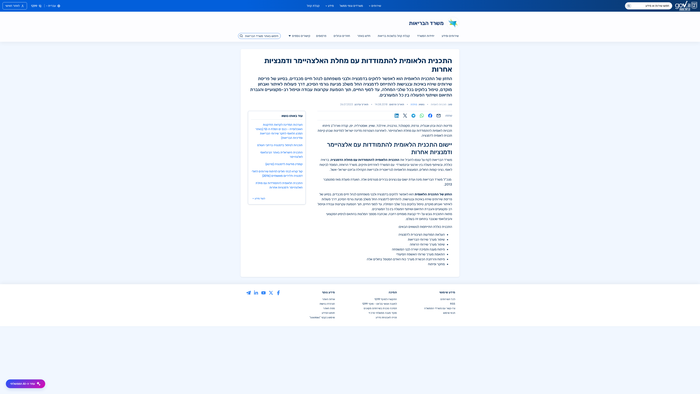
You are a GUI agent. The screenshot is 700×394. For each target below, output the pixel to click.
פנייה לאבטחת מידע (386, 317)
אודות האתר (328, 299)
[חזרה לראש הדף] (689, 383)
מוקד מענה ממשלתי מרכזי (383, 312)
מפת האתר (329, 308)
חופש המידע (328, 312)
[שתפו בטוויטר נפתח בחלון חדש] (405, 116)
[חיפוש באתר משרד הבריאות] (241, 36)
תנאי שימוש (449, 312)
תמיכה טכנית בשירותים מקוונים (380, 308)
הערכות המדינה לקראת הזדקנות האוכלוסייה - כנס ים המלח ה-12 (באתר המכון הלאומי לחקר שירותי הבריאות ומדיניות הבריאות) (279, 131)
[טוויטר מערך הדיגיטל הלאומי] (271, 292)
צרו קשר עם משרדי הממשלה (439, 308)
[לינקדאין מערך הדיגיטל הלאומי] (256, 292)
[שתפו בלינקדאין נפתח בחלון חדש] (397, 116)
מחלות (414, 104)
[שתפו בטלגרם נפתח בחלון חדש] (413, 116)
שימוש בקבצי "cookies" (322, 317)
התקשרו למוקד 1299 (385, 299)
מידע (331, 5)
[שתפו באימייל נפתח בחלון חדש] (439, 116)
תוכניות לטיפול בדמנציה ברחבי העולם (280, 145)
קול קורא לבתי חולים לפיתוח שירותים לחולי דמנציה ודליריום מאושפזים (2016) (277, 173)
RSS (452, 303)
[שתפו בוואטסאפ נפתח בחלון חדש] (422, 116)
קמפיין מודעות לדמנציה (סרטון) (284, 164)
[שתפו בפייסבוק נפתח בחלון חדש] (430, 116)
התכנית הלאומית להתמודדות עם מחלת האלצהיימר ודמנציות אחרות (279, 185)
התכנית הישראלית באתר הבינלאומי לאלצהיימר (281, 155)
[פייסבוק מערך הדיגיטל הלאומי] (278, 292)
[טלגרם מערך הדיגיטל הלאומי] (248, 292)
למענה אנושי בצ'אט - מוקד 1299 (379, 303)
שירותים (376, 5)
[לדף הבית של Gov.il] (686, 6)
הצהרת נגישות (327, 303)
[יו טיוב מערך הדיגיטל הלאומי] (263, 292)
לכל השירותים (447, 299)
